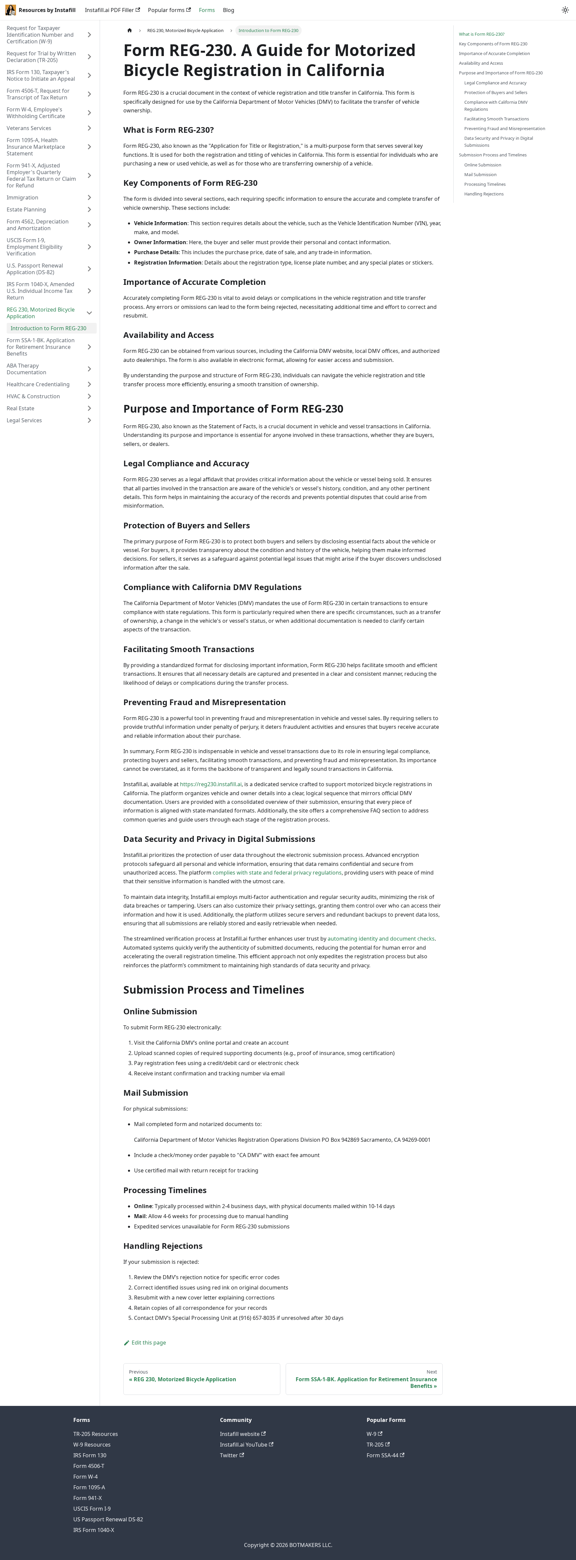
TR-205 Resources (95, 1434)
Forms (207, 10)
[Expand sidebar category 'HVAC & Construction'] (89, 396)
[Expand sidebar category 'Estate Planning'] (89, 209)
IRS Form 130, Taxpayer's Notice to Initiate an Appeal (41, 75)
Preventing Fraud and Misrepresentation (504, 128)
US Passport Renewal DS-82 (108, 1519)
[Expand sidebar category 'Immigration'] (89, 197)
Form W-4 (85, 1476)
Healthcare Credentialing (38, 384)
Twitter (229, 1455)
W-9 (371, 1434)
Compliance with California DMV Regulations (496, 105)
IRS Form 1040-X (93, 1530)
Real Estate (20, 408)
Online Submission (482, 165)
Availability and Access (481, 63)
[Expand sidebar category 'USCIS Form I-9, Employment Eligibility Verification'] (89, 247)
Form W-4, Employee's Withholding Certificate (36, 113)
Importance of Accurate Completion (494, 53)
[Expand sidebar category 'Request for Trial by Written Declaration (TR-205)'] (89, 56)
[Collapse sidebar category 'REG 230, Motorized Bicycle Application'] (89, 313)
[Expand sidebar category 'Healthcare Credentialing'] (89, 384)
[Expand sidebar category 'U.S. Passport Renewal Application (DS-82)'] (89, 269)
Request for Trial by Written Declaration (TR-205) (41, 57)
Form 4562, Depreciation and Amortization (38, 225)
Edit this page (149, 1342)
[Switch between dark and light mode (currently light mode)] (565, 10)
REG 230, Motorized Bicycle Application (41, 313)
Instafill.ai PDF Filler (109, 10)
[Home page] (129, 30)
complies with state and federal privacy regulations (277, 872)
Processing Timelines (485, 184)
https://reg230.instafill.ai (211, 784)
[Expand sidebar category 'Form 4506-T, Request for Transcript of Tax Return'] (89, 94)
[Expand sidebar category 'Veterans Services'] (89, 128)
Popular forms (166, 10)
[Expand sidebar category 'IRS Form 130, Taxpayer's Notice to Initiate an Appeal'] (89, 75)
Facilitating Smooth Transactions (496, 119)
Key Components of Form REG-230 (493, 44)
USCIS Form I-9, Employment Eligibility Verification (34, 246)
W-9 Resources (92, 1444)
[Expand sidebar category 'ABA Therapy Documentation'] (89, 369)
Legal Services (24, 420)
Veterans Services (29, 128)
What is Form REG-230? (482, 34)
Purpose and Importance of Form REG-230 (501, 73)
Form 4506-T (88, 1466)
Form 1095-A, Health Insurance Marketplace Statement (36, 146)
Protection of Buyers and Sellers (495, 92)
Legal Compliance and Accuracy (495, 83)
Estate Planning (26, 209)
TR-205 (375, 1444)
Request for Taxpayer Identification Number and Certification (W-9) (40, 34)
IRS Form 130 (89, 1455)
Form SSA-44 (382, 1455)
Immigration (22, 197)
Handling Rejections (484, 194)
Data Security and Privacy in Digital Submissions (498, 141)
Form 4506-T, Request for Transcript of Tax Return (38, 94)
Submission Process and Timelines (493, 155)
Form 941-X (87, 1498)
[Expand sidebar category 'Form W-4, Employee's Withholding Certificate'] (89, 112)
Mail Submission (480, 174)
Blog (228, 10)
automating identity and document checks (381, 938)
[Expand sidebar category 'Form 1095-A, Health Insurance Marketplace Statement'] (89, 147)
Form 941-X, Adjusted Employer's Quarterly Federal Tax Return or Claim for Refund (41, 175)
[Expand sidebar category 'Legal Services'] (89, 420)
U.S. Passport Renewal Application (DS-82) (35, 269)
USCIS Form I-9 (92, 1508)
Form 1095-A (89, 1487)
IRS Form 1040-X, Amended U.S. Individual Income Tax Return (40, 291)
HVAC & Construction (33, 396)
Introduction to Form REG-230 (48, 328)
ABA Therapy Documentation (26, 369)
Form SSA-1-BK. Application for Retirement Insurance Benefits (41, 347)
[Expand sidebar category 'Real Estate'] (89, 408)
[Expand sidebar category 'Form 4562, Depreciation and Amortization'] (89, 224)
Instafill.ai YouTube (243, 1444)
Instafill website (240, 1434)
